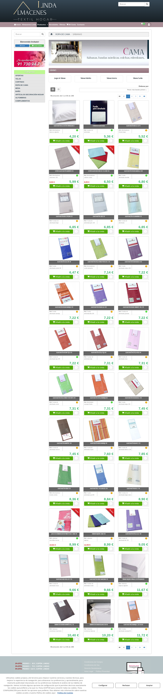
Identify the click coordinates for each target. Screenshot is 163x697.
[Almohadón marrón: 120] (64, 430)
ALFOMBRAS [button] (20, 98)
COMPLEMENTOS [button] (22, 101)
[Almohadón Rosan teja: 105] (64, 339)
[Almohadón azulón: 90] (64, 248)
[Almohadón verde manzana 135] (99, 566)
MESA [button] (17, 88)
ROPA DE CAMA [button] (21, 85)
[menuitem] (17, 24)
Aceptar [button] (149, 685)
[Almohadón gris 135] (99, 203)
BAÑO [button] (17, 91)
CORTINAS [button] (19, 82)
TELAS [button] (18, 79)
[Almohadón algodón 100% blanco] (64, 112)
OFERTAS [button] (19, 76)
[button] (34, 11)
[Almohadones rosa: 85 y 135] (64, 566)
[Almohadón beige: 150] (133, 475)
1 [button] (128, 96)
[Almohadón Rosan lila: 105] (99, 294)
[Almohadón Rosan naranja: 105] (64, 294)
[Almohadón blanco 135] (133, 430)
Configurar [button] (103, 685)
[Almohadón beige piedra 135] (64, 203)
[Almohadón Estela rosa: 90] (133, 339)
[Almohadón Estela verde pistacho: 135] (99, 248)
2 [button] (131, 96)
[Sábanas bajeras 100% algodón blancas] (133, 566)
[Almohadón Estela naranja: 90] (99, 384)
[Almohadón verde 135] (64, 475)
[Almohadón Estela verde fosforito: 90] (64, 384)
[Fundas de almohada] (99, 112)
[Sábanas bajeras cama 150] (99, 520)
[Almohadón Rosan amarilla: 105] (133, 158)
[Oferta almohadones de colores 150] (99, 158)
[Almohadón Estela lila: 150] (133, 520)
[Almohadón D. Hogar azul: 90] (99, 475)
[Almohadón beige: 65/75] (133, 112)
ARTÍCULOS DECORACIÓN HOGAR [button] (29, 95)
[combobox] (113, 90)
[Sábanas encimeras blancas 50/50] (99, 611)
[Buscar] (147, 4)
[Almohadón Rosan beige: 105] (133, 384)
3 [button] (135, 96)
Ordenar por (143, 86)
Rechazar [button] (126, 685)
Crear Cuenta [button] (37, 45)
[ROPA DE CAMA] (99, 53)
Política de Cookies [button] (65, 693)
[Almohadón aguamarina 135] (133, 203)
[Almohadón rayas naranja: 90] (99, 430)
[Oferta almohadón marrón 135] (64, 158)
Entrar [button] (23, 45)
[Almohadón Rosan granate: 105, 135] (133, 294)
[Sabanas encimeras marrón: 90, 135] (64, 611)
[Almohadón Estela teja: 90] (99, 339)
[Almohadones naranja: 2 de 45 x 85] (133, 611)
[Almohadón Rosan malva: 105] (133, 248)
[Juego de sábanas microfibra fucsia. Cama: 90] (64, 520)
